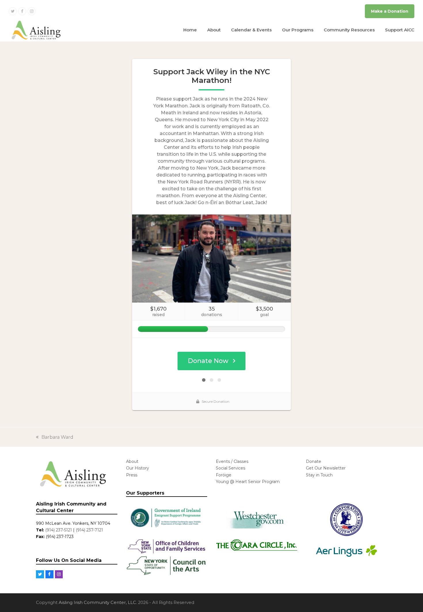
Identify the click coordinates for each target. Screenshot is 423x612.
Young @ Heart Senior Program (248, 481)
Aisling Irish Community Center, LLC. (98, 602)
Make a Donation (389, 11)
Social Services (230, 468)
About (132, 461)
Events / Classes (232, 461)
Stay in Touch (319, 475)
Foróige (223, 475)
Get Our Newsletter (326, 468)
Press (131, 475)
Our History (137, 468)
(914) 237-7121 (89, 530)
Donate (313, 461)
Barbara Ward (57, 437)
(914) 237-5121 (58, 530)
